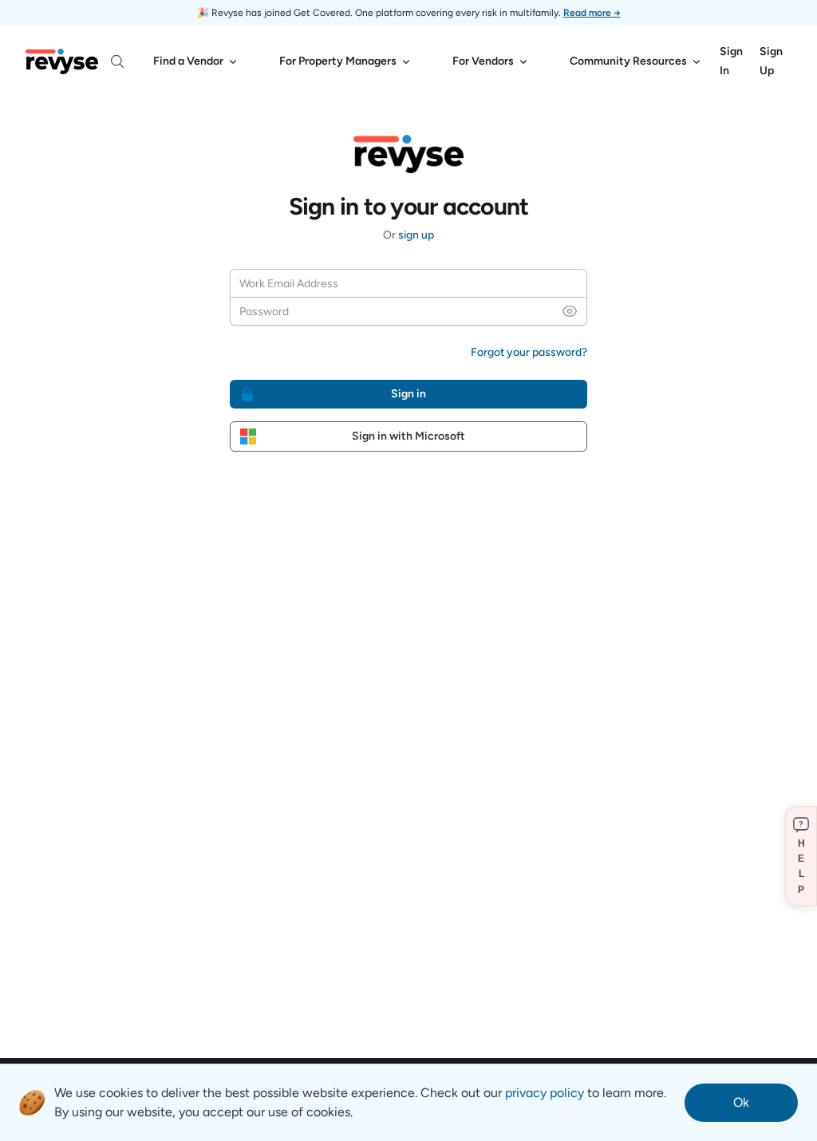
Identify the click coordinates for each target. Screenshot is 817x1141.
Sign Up (771, 61)
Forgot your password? (529, 352)
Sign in (408, 394)
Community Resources (628, 61)
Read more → (592, 12)
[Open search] (117, 61)
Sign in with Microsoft (408, 436)
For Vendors (483, 61)
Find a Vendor (188, 61)
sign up (416, 235)
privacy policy (544, 1092)
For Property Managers (338, 61)
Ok (741, 1102)
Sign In (731, 61)
